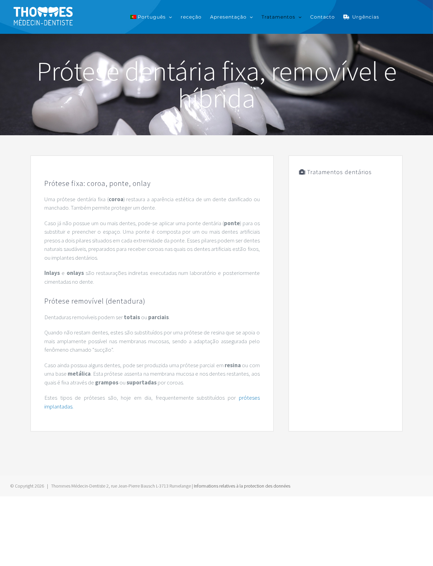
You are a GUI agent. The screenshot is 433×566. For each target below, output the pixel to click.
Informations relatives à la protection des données (242, 486)
